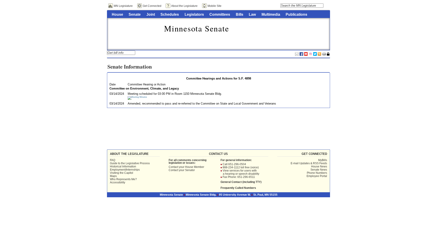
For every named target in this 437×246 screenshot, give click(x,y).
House (117, 14)
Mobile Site (214, 6)
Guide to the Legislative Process (130, 163)
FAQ (112, 160)
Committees (219, 14)
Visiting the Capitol (121, 172)
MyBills (322, 160)
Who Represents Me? (123, 179)
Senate (135, 14)
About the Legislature (184, 6)
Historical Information (123, 166)
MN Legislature (123, 6)
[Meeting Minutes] (137, 97)
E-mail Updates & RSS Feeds (309, 163)
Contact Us (218, 154)
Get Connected (152, 6)
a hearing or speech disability (241, 173)
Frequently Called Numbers (238, 188)
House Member (194, 167)
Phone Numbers (317, 172)
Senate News (318, 169)
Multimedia (271, 14)
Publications (296, 14)
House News (319, 166)
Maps (113, 176)
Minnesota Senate (196, 28)
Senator (190, 170)
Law (252, 14)
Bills (239, 14)
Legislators (194, 14)
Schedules (169, 14)
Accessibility (117, 182)
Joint (150, 14)
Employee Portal (317, 176)
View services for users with (240, 170)
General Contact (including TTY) (241, 182)
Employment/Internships (125, 169)
